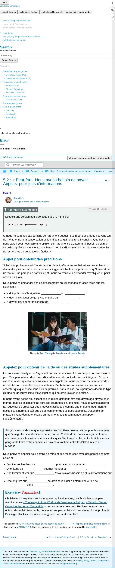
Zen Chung (46, 353)
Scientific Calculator (15, 92)
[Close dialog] (2, 144)
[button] (10, 114)
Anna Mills (19, 198)
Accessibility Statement (14, 563)
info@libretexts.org (68, 563)
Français (35, 171)
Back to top (8, 537)
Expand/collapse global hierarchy (6, 171)
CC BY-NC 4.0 (25, 527)
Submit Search (9, 60)
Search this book (8, 50)
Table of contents (99, 209)
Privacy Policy (82, 560)
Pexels (59, 353)
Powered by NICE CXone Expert (45, 551)
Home (16, 171)
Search (8, 165)
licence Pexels (77, 353)
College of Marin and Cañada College (31, 202)
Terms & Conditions (99, 560)
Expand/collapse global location (110, 170)
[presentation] (30, 492)
